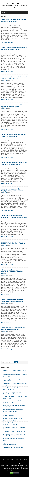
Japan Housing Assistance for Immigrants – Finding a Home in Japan (14, 78)
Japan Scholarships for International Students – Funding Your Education (12, 300)
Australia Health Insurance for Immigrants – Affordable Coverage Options (14, 163)
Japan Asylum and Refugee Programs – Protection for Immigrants (13, 20)
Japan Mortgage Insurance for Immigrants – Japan (15, 431)
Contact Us (21, 459)
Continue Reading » (7, 42)
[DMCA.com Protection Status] (14, 473)
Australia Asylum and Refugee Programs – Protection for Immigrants (14, 135)
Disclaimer (16, 461)
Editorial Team (4, 80)
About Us (7, 459)
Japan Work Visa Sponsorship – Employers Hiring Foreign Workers (12, 190)
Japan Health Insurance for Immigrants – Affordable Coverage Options (14, 48)
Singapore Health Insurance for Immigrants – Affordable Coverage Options (12, 271)
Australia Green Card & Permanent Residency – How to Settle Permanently (13, 243)
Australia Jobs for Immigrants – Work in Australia (14, 450)
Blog (17, 459)
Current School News (14, 3)
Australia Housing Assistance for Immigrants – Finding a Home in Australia (14, 216)
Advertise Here (13, 459)
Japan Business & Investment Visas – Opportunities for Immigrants (13, 106)
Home (4, 459)
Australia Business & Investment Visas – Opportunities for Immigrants (14, 328)
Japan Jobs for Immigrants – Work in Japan (13, 447)
